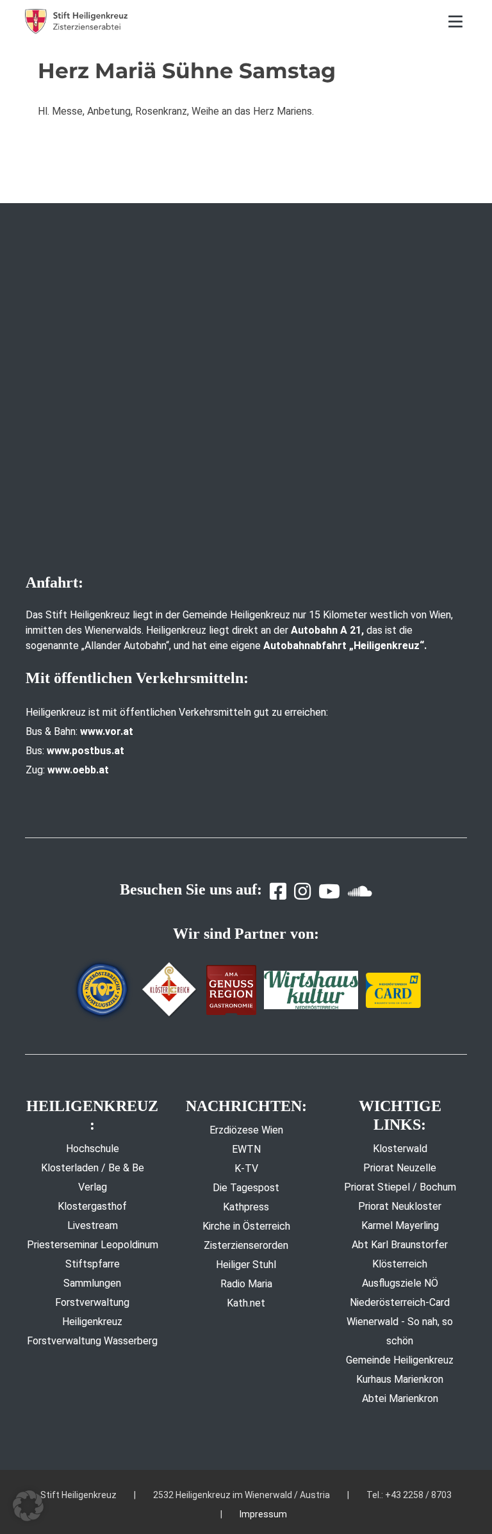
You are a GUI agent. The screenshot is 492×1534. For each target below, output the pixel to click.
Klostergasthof (92, 1206)
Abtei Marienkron (400, 1398)
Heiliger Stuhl (246, 1264)
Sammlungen (92, 1283)
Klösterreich (399, 1264)
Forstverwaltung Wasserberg (92, 1341)
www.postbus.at (85, 751)
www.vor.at (106, 731)
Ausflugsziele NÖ (400, 1283)
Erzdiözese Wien (246, 1130)
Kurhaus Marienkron (399, 1379)
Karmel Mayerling (400, 1225)
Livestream (92, 1225)
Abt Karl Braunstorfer (400, 1245)
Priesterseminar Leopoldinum (92, 1245)
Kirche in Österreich (246, 1226)
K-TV (246, 1168)
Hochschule (92, 1148)
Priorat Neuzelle (399, 1168)
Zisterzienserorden (246, 1245)
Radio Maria (246, 1284)
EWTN (246, 1149)
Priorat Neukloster (399, 1206)
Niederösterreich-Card (400, 1302)
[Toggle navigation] (456, 21)
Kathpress (246, 1207)
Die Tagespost (246, 1188)
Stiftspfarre (92, 1264)
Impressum (263, 1514)
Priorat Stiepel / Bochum (400, 1187)
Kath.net (246, 1303)
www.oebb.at (78, 770)
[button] (28, 1506)
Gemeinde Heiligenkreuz (400, 1360)
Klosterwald (400, 1148)
